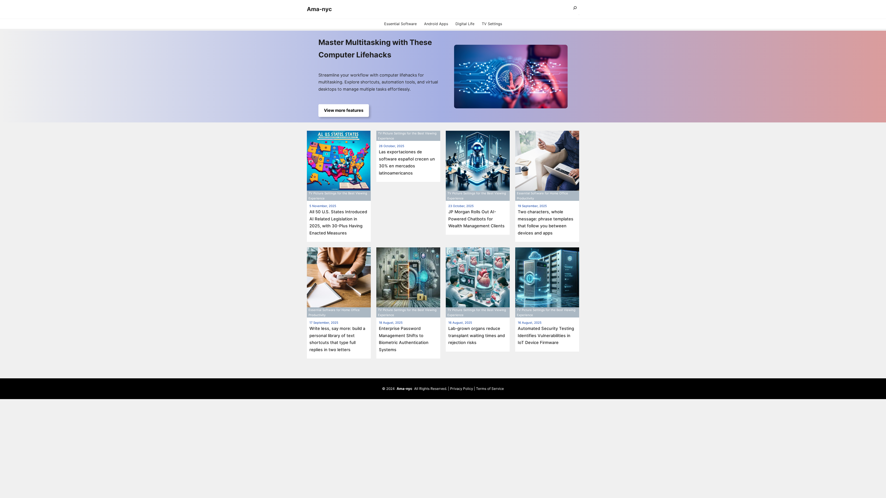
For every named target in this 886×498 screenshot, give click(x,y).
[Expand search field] (575, 9)
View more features (343, 110)
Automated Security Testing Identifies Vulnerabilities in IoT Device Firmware (546, 335)
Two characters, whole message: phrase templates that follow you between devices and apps (545, 222)
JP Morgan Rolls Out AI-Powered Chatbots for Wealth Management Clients (476, 218)
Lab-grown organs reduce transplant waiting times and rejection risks (476, 335)
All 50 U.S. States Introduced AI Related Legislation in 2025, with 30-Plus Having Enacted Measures (338, 222)
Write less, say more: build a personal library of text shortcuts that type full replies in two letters (337, 339)
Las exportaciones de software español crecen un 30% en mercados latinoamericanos (407, 162)
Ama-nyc (319, 9)
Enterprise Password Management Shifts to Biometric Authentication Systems (403, 339)
